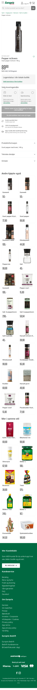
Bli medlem (9, 565)
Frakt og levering (8, 583)
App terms (6, 625)
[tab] (18, 143)
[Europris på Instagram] (19, 673)
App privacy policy (9, 628)
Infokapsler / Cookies (10, 619)
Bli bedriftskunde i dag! (11, 647)
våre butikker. (6, 103)
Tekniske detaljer (8, 154)
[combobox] (18, 8)
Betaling (5, 577)
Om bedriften (7, 608)
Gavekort (5, 594)
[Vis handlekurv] (33, 3)
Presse (4, 611)
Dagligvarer (9, 13)
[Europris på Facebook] (16, 673)
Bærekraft (6, 614)
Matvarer (15, 13)
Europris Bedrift (8, 642)
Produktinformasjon (9, 143)
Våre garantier (7, 589)
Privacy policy (7, 622)
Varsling (5, 631)
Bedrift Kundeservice (10, 644)
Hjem (3, 13)
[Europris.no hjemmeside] (9, 3)
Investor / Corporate (10, 616)
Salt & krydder (23, 13)
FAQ (3, 591)
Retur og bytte (7, 580)
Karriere (5, 605)
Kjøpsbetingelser (8, 586)
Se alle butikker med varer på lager (18, 115)
